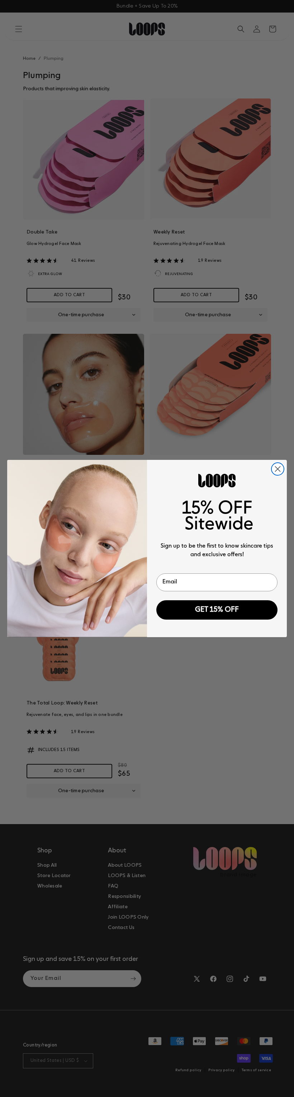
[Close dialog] (277, 469)
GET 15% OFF (217, 610)
